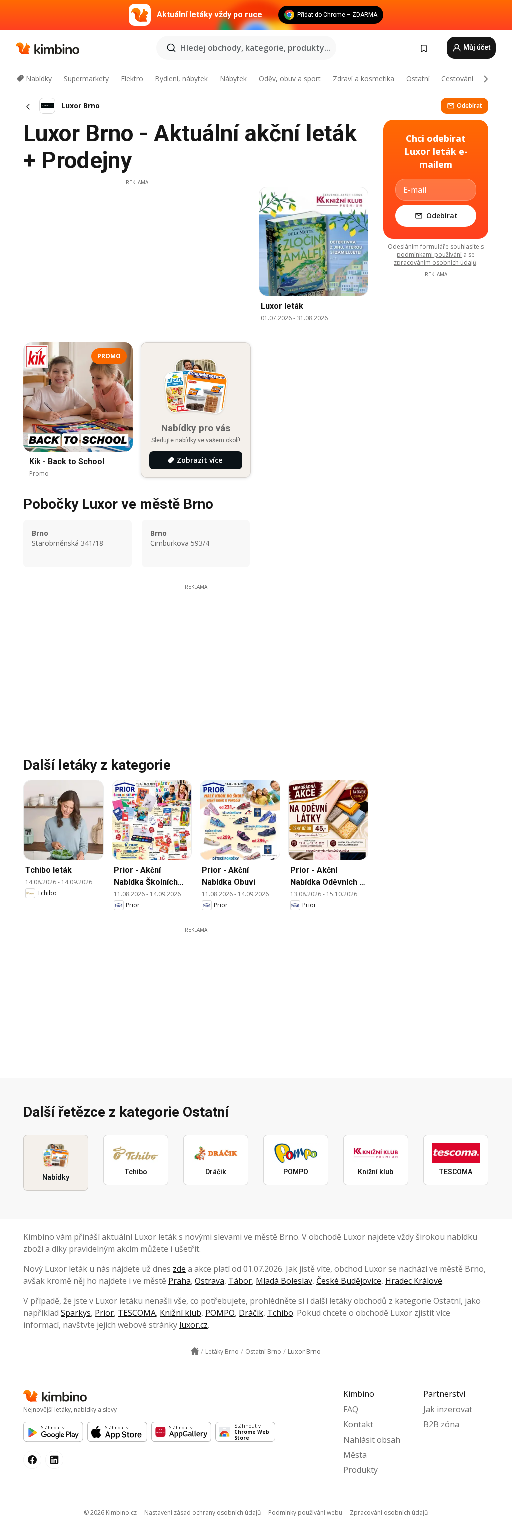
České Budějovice (349, 1280)
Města (355, 1454)
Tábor (240, 1280)
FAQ (351, 1409)
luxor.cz (194, 1324)
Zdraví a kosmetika (363, 78)
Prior (104, 1312)
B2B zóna (442, 1424)
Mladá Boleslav (284, 1280)
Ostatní (418, 78)
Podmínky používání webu (305, 1512)
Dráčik (251, 1312)
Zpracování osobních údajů (389, 1512)
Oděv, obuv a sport (290, 78)
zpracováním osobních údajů (435, 262)
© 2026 (110, 1512)
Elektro (132, 78)
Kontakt (359, 1424)
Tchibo (281, 1312)
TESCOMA (137, 1312)
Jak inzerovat (448, 1409)
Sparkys (76, 1312)
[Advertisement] (137, 256)
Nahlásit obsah (372, 1439)
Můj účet (476, 47)
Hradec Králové (414, 1280)
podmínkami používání (429, 254)
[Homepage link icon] (195, 1351)
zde (179, 1268)
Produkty (361, 1469)
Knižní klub (181, 1312)
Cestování (458, 78)
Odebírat (469, 105)
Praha (179, 1280)
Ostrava (209, 1280)
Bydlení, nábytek (181, 78)
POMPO (220, 1312)
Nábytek (233, 78)
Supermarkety (86, 78)
